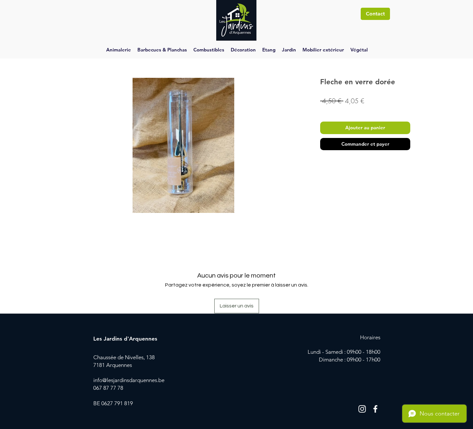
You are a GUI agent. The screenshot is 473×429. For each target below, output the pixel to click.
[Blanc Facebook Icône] (375, 409)
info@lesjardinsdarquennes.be (128, 380)
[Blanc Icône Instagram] (362, 409)
